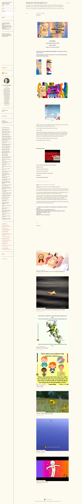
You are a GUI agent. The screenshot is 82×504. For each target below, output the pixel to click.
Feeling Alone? (40, 452)
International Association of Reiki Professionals (6, 241)
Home (27, 8)
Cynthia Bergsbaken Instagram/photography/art (6, 229)
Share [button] (27, 13)
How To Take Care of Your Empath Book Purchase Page (40, 8)
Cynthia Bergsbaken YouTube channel (5, 231)
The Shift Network (5, 246)
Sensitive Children (42, 348)
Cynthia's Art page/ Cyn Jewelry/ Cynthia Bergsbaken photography (7, 234)
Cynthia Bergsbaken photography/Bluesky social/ (6, 249)
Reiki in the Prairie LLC (36, 3)
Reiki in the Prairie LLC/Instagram (5, 243)
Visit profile (6, 105)
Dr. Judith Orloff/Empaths (6, 236)
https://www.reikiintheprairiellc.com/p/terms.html (47, 184)
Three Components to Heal (44, 413)
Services (59, 8)
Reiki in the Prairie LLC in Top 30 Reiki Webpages (50, 271)
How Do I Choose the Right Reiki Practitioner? (50, 310)
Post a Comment (41, 273)
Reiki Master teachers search (6, 245)
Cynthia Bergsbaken (6, 85)
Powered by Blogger (48, 499)
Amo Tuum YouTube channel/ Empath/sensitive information (6, 226)
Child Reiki (39, 386)
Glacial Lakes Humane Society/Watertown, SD (6, 238)
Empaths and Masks (42, 482)
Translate (9, 122)
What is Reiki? (54, 8)
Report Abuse (4, 258)
